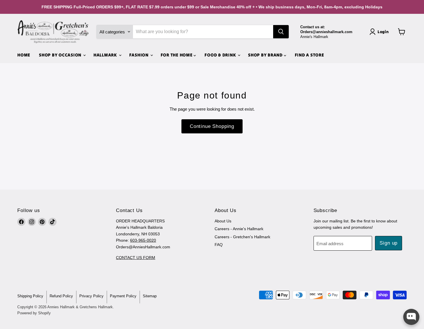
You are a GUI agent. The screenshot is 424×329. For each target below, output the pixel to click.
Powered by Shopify (34, 313)
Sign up (388, 243)
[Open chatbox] (411, 317)
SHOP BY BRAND (266, 55)
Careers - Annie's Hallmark (239, 228)
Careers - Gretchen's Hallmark (242, 237)
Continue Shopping (212, 126)
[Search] (281, 31)
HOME (23, 55)
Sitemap (150, 296)
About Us (223, 221)
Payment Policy (123, 296)
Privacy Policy (91, 296)
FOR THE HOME (177, 55)
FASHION (139, 55)
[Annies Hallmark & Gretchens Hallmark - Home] (53, 32)
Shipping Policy (30, 296)
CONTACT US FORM (135, 257)
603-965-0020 (143, 240)
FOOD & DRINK (221, 55)
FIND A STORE (309, 55)
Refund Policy (61, 296)
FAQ (219, 244)
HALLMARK (105, 55)
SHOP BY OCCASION (60, 55)
